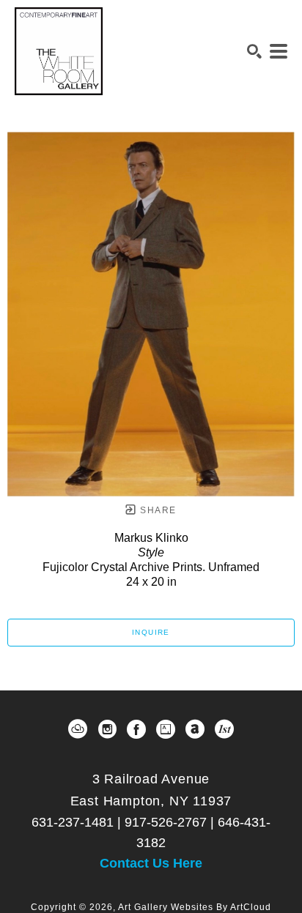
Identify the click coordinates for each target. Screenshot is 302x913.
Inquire (151, 632)
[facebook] (136, 729)
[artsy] (165, 729)
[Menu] (278, 51)
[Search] (254, 51)
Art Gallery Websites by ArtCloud (194, 907)
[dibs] (224, 729)
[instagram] (107, 729)
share (156, 510)
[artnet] (195, 729)
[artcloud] (77, 729)
